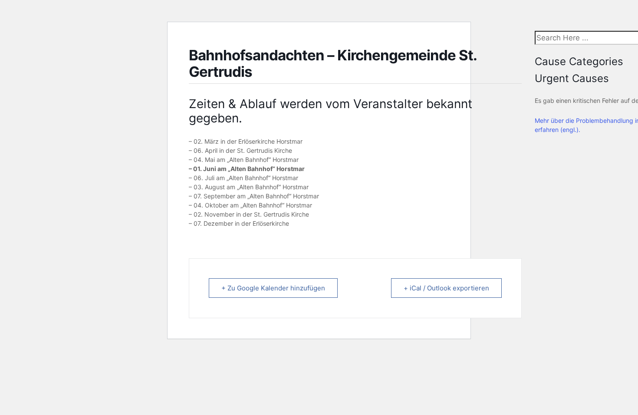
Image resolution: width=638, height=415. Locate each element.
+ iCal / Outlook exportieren (446, 288)
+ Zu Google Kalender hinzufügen (273, 288)
